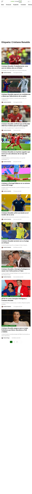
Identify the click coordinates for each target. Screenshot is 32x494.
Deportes (5, 63)
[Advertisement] (16, 22)
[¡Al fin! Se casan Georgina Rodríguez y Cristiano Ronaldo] (16, 288)
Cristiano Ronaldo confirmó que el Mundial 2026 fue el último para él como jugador (15, 124)
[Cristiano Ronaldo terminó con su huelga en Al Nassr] (16, 230)
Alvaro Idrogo (6, 337)
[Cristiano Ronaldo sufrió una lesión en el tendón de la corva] (16, 202)
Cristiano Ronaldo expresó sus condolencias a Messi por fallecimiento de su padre (16, 95)
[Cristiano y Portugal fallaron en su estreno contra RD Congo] (16, 173)
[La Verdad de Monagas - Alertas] (16, 1)
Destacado (12, 149)
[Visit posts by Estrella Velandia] (2, 72)
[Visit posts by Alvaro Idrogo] (2, 338)
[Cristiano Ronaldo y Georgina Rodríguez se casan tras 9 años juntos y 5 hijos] (16, 258)
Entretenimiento (7, 266)
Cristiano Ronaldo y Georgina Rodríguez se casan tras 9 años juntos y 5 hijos (15, 270)
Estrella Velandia (7, 72)
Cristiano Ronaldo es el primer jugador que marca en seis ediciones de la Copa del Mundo (15, 153)
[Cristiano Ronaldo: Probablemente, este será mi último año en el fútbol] (16, 56)
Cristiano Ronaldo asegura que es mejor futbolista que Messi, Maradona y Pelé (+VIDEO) (14, 330)
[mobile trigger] (2, 1)
